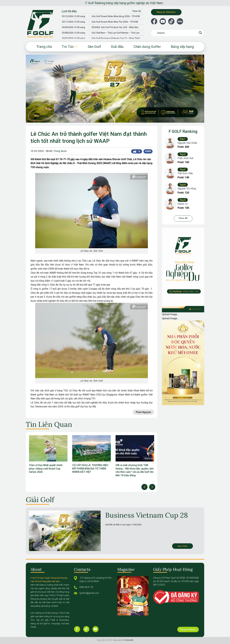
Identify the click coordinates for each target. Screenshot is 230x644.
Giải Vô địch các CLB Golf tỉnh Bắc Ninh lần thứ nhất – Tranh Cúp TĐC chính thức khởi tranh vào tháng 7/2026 (133, 470)
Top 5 (183, 200)
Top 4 (183, 184)
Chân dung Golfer (147, 47)
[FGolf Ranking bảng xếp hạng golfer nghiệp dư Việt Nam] (41, 24)
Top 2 (183, 154)
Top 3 (183, 169)
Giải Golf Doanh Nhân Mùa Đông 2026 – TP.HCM (116, 16)
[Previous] (144, 487)
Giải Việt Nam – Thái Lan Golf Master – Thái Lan (115, 33)
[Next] (152, 487)
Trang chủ (44, 47)
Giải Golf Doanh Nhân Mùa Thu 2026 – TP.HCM (115, 22)
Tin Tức (68, 47)
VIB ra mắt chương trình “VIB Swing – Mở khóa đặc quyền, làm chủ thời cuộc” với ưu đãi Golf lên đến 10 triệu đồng (91, 470)
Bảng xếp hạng (182, 47)
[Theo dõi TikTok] (86, 629)
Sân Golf (94, 47)
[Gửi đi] (200, 33)
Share (148, 151)
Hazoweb (129, 640)
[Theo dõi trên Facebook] (77, 629)
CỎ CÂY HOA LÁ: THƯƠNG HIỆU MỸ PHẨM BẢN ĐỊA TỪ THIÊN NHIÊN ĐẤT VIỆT (47, 468)
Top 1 (183, 139)
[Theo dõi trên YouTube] (95, 629)
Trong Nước (60, 151)
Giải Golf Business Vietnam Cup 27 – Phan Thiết (116, 38)
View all (136, 11)
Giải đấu (117, 47)
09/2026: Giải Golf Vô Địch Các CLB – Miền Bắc (115, 27)
